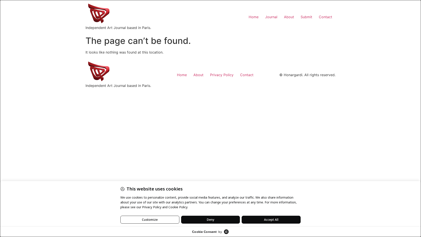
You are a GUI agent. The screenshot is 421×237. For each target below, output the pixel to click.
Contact (325, 17)
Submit (306, 17)
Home (254, 17)
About (289, 17)
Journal (271, 17)
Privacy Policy (222, 75)
